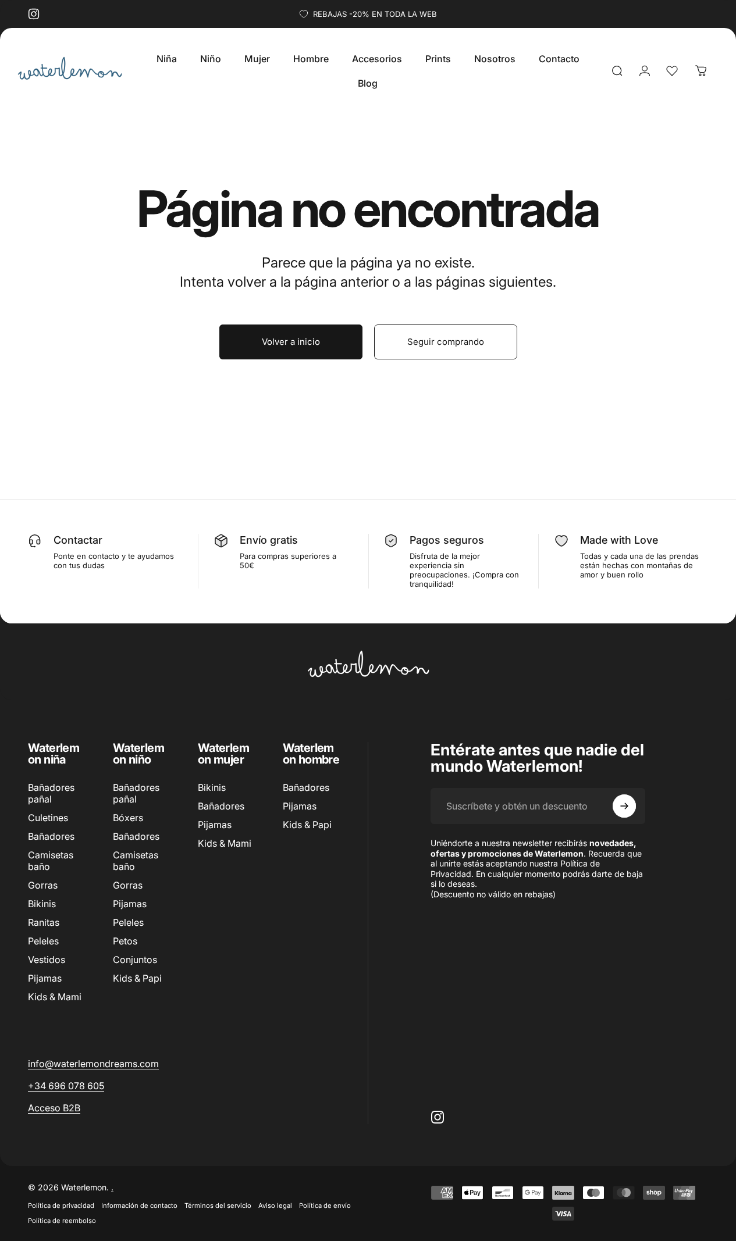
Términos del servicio (217, 1205)
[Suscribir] (624, 806)
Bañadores (51, 836)
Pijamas (45, 979)
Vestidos (46, 960)
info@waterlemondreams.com (93, 1063)
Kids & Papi (137, 979)
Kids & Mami (54, 997)
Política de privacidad (61, 1205)
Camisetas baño (50, 861)
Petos (125, 941)
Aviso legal (275, 1205)
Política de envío (325, 1205)
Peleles (43, 941)
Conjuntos (135, 960)
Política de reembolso (62, 1221)
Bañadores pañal (51, 793)
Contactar (78, 540)
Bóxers (128, 817)
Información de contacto (139, 1205)
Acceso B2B (54, 1108)
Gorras (43, 885)
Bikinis (42, 904)
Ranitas (43, 923)
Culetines (48, 817)
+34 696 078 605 (66, 1086)
